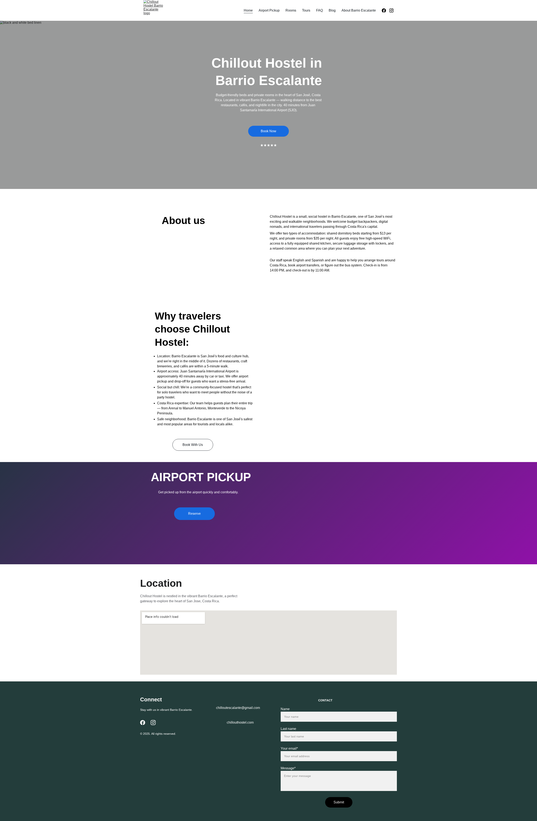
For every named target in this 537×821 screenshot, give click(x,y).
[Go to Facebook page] (385, 10)
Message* (288, 768)
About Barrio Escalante (358, 10)
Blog (332, 10)
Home (248, 10)
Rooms (290, 10)
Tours (306, 10)
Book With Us (192, 445)
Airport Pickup (269, 10)
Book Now (268, 131)
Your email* (289, 748)
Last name (288, 729)
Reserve (194, 513)
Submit (339, 802)
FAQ (319, 10)
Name (285, 709)
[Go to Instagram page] (391, 10)
